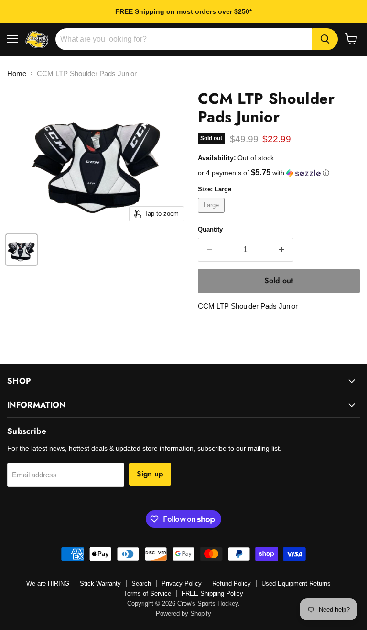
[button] (279, 172)
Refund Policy (231, 583)
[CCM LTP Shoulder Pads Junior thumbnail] (21, 249)
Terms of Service (147, 593)
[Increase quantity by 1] (281, 250)
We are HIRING (47, 583)
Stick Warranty (100, 583)
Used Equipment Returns (296, 583)
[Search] (325, 39)
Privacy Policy (182, 583)
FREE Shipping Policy (212, 593)
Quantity (210, 229)
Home (16, 73)
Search (141, 583)
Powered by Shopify (183, 613)
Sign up (150, 473)
